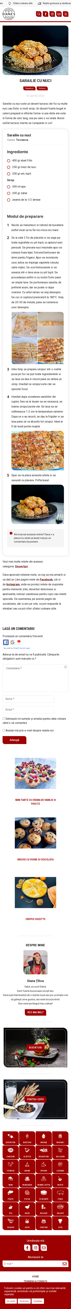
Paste (60, 1185)
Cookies (38, 1301)
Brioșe (43, 1142)
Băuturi (27, 1142)
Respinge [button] (24, 1301)
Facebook (45, 14)
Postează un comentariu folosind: (23, 636)
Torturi (44, 1227)
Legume (60, 1171)
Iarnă (27, 1171)
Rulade (44, 1213)
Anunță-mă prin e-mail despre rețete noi (29, 730)
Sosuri (10, 1227)
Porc (60, 1199)
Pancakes (27, 1185)
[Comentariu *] (35, 678)
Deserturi (29, 88)
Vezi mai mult (35, 1012)
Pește (11, 1199)
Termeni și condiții (35, 1281)
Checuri (11, 1156)
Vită (60, 1227)
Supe (27, 1227)
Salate (60, 1213)
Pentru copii (35, 1099)
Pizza (27, 1199)
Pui (10, 1213)
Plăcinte (43, 1199)
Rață (27, 1213)
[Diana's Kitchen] (9, 14)
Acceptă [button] (11, 1301)
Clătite (27, 1156)
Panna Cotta (43, 1185)
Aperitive (11, 1142)
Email (59, 14)
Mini (11, 1185)
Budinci (60, 1142)
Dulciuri (42, 88)
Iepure (43, 1171)
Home (35, 1276)
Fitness (11, 1171)
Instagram (52, 14)
